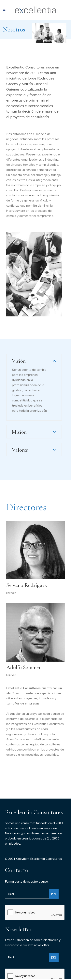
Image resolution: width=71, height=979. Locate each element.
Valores (20, 450)
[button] (34, 360)
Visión (19, 361)
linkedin (11, 593)
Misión (19, 432)
